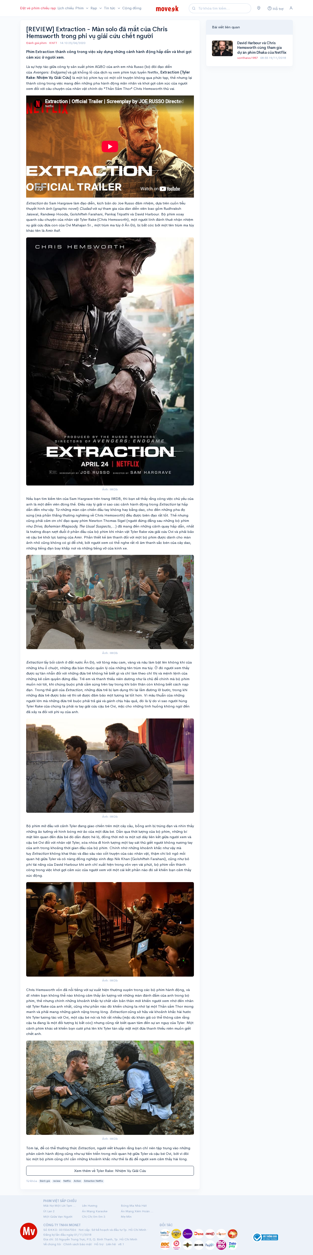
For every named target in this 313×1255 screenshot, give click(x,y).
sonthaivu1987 (247, 58)
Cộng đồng (131, 8)
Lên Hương (89, 1205)
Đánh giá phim (36, 43)
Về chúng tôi (52, 1244)
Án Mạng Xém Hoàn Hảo (137, 1211)
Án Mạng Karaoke (94, 1211)
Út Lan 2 (49, 1211)
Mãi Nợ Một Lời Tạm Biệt (59, 1205)
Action (77, 1181)
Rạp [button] (94, 8)
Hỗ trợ (98, 1244)
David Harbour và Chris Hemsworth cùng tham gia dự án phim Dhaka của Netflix (261, 48)
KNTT (53, 43)
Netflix (67, 1181)
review (56, 1181)
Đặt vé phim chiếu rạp (38, 8)
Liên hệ (111, 1244)
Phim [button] (80, 8)
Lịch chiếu (65, 8)
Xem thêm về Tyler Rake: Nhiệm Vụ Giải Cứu (110, 1170)
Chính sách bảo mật (77, 1244)
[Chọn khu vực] (259, 8)
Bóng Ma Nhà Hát (134, 1205)
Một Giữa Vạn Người (57, 1216)
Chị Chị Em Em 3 (93, 1216)
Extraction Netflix (93, 1181)
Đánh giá (45, 1181)
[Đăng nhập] (291, 8)
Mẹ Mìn (126, 1216)
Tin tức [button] (110, 8)
